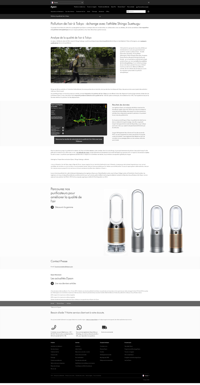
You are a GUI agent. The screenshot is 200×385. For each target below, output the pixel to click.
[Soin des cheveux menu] (75, 11)
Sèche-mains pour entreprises (58, 363)
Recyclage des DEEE (104, 357)
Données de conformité (80, 360)
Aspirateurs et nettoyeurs (56, 346)
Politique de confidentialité (59, 375)
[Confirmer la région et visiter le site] (148, 2)
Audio (88, 11)
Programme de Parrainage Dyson (132, 349)
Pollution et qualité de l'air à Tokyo (60, 16)
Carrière (102, 352)
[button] (83, 65)
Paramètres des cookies (80, 375)
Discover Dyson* (121, 7)
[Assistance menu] (105, 11)
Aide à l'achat (78, 349)
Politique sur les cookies (69, 375)
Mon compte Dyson (129, 354)
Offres (107, 11)
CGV (52, 375)
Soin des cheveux (69, 11)
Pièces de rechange (55, 366)
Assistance (101, 11)
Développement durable (105, 354)
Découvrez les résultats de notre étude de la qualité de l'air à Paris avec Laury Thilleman (79, 140)
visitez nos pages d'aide (91, 319)
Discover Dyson (103, 349)
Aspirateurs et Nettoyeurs (57, 11)
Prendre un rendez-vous (79, 7)
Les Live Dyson (128, 360)
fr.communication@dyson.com (64, 267)
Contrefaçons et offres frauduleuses (83, 366)
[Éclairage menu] (98, 11)
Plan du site (53, 368)
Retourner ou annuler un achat (82, 352)
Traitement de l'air (80, 11)
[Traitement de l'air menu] (86, 11)
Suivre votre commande (80, 354)
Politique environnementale (106, 360)
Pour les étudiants (79, 357)
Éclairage (94, 11)
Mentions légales (89, 375)
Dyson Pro (113, 7)
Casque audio (54, 354)
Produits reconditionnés (103, 7)
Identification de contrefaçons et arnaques (85, 363)
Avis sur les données (97, 375)
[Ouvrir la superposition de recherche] (136, 11)
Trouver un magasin (91, 7)
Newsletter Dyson (129, 346)
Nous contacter (130, 7)
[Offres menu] (110, 11)
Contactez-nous (103, 346)
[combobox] (67, 2)
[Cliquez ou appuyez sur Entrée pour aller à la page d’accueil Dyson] (53, 7)
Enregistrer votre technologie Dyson (133, 357)
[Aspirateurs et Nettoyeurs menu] (64, 11)
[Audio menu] (91, 11)
